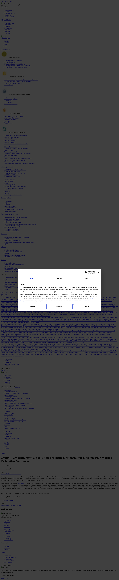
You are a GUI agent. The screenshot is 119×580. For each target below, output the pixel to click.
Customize (58, 306)
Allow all (86, 306)
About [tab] (87, 278)
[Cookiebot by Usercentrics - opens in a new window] (86, 272)
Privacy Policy (86, 301)
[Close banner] (98, 272)
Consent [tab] (31, 278)
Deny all (32, 306)
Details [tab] (59, 278)
